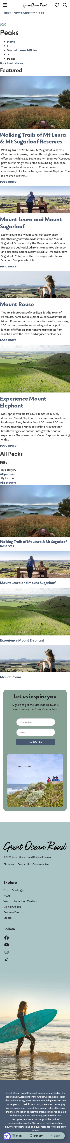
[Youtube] (6, 945)
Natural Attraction (24, 12)
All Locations (8, 482)
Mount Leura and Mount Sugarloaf (31, 222)
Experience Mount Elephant (23, 401)
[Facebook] (6, 938)
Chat (57, 1136)
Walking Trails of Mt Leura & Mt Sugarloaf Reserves (33, 137)
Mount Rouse (17, 304)
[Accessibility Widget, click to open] (7, 1136)
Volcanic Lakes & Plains (22, 50)
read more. (8, 181)
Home (7, 12)
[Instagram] (6, 952)
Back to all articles (11, 63)
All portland (7, 474)
